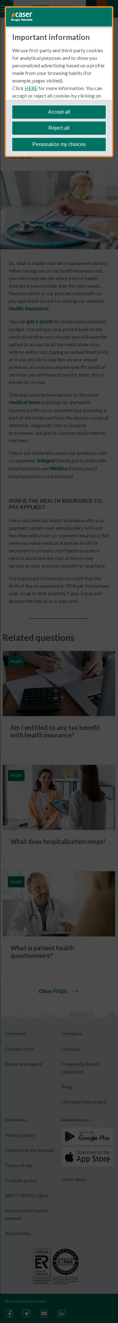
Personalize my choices (59, 144)
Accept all (59, 112)
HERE (31, 88)
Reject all (59, 128)
